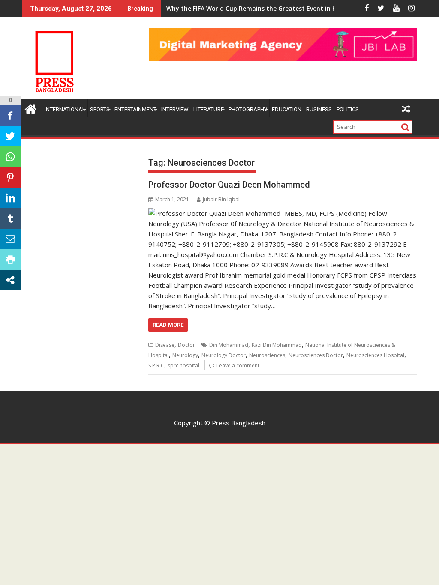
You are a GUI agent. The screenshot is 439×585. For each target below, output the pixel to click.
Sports (100, 109)
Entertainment (135, 109)
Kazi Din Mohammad (277, 345)
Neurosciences (267, 355)
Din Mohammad (228, 345)
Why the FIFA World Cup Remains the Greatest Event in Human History (272, 8)
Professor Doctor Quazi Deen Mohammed (229, 184)
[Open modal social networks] (10, 280)
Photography (248, 109)
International (65, 109)
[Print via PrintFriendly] (10, 259)
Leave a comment (237, 365)
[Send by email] (10, 239)
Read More (168, 325)
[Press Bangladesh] (30, 108)
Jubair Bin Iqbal (221, 199)
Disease (164, 345)
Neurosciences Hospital (375, 355)
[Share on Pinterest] (10, 177)
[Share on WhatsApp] (10, 156)
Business (319, 109)
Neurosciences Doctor (316, 355)
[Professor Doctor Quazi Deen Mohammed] (214, 213)
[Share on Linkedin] (10, 198)
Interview (175, 109)
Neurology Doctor (223, 355)
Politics (348, 109)
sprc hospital (183, 365)
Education (286, 109)
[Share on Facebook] (10, 115)
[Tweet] (10, 136)
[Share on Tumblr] (10, 218)
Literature (208, 109)
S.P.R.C (156, 365)
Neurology (185, 355)
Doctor (186, 345)
